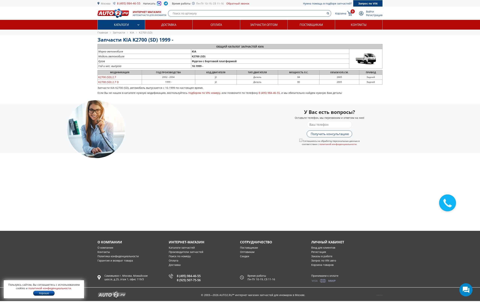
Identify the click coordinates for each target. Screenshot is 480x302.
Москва (105, 3)
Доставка (168, 25)
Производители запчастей (186, 252)
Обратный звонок (237, 3)
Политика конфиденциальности (118, 256)
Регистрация (374, 15)
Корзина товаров (322, 265)
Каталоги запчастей (182, 247)
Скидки (244, 256)
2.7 (107, 77)
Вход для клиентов (323, 247)
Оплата (216, 25)
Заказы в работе (321, 256)
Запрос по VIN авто (323, 260)
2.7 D (108, 82)
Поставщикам (311, 25)
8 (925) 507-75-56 (189, 280)
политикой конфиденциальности (338, 144)
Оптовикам (247, 252)
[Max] (159, 4)
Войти (370, 11)
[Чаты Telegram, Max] (465, 289)
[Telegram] (166, 4)
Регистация (318, 252)
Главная (103, 32)
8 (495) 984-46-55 (128, 3)
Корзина (340, 13)
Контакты (359, 25)
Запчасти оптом (264, 25)
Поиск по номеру (180, 256)
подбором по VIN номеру (204, 93)
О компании (105, 247)
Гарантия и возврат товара (115, 260)
